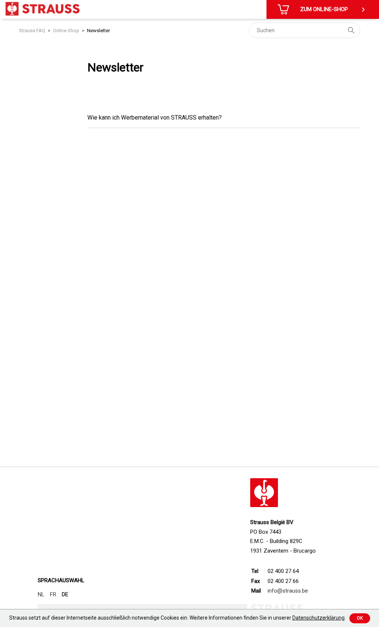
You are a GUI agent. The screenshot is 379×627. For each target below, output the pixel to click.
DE (65, 594)
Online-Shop (66, 30)
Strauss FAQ (32, 30)
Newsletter (98, 30)
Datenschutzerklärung (318, 618)
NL (41, 594)
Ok (360, 618)
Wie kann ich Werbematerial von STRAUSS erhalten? (154, 117)
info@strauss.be (288, 590)
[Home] (43, 9)
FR (53, 594)
